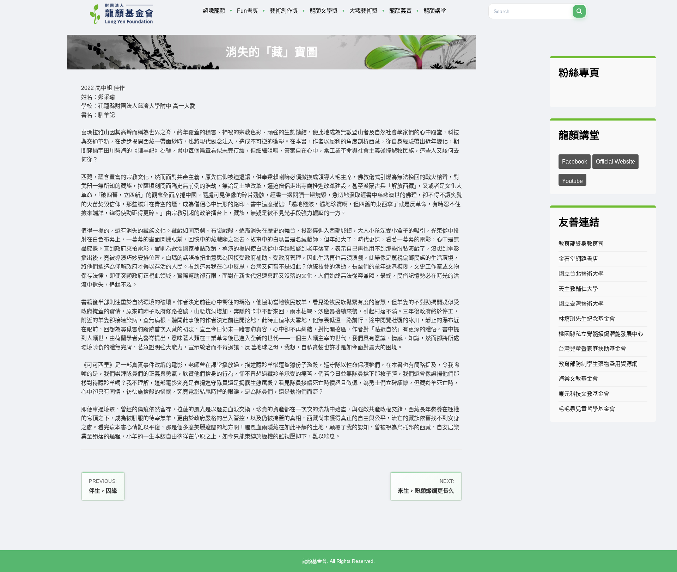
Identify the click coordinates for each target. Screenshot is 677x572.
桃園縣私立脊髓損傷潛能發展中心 (601, 334)
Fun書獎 (247, 11)
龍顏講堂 (434, 11)
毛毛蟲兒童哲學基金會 (587, 409)
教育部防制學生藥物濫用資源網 (598, 364)
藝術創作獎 (284, 11)
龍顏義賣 (400, 11)
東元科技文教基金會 (584, 394)
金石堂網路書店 (578, 259)
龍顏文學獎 (324, 11)
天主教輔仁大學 (578, 289)
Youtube (572, 181)
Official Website (615, 162)
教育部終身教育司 (581, 244)
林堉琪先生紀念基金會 (587, 319)
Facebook (574, 162)
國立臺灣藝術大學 (581, 304)
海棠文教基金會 (578, 379)
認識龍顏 (214, 11)
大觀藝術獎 (363, 11)
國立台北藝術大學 (581, 274)
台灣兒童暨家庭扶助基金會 (592, 349)
